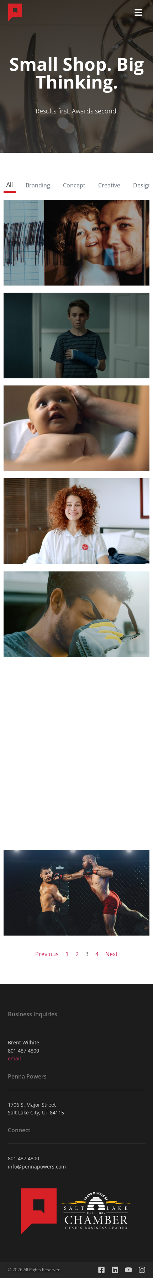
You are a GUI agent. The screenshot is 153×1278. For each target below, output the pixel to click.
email (14, 1058)
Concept (74, 185)
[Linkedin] (114, 1269)
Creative (109, 185)
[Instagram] (142, 1269)
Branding (38, 185)
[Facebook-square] (101, 1269)
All (9, 184)
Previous (47, 954)
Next (111, 954)
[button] (138, 12)
